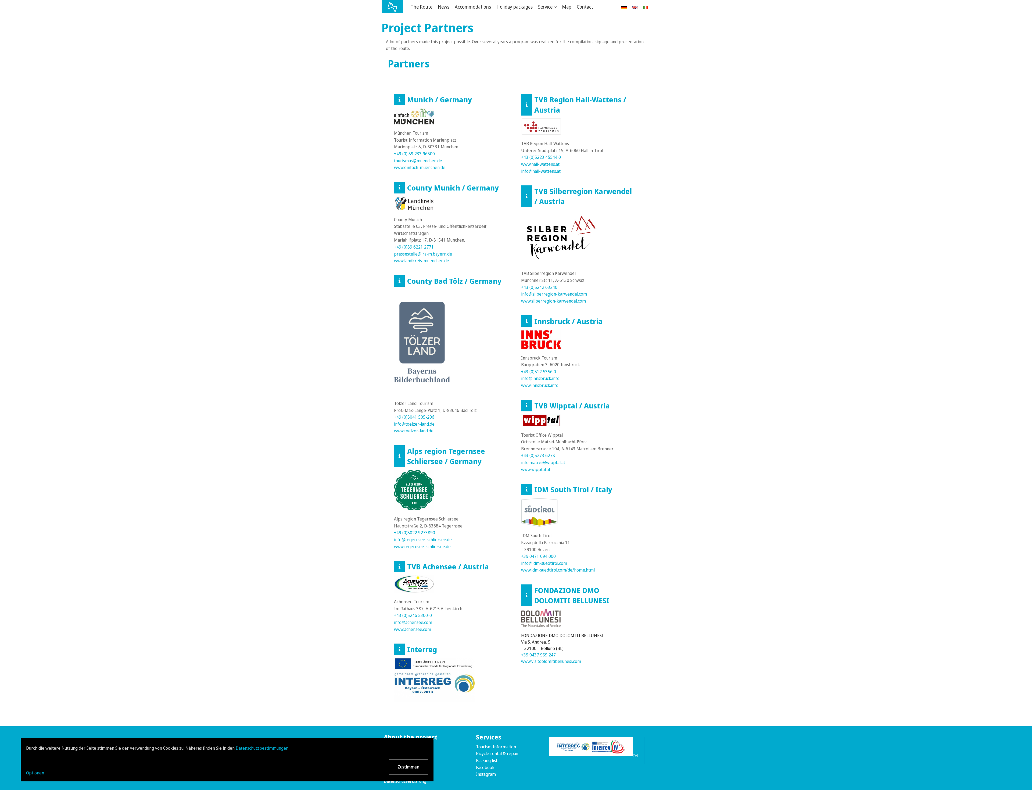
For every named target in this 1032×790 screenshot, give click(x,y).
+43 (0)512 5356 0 (538, 372)
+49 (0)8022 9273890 (414, 533)
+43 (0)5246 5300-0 (413, 615)
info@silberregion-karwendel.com (554, 294)
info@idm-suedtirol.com (544, 563)
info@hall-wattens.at (541, 171)
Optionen (35, 773)
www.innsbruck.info (539, 385)
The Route (421, 6)
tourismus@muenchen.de (418, 161)
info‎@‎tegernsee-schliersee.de (423, 540)
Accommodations (473, 6)
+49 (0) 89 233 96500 (414, 154)
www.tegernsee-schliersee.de (422, 547)
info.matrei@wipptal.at (543, 462)
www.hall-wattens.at (540, 164)
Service (545, 6)
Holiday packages (514, 6)
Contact (585, 6)
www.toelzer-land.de (413, 431)
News (443, 6)
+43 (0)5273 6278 (538, 455)
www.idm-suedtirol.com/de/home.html (558, 570)
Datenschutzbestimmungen (262, 748)
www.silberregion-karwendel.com (553, 301)
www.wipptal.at (535, 469)
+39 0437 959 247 (538, 655)
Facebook (485, 767)
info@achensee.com (413, 622)
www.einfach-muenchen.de (419, 167)
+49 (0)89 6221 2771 (414, 247)
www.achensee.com (412, 629)
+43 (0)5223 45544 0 (541, 157)
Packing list (486, 760)
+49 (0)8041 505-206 (414, 417)
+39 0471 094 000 (538, 556)
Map (566, 6)
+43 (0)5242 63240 (539, 287)
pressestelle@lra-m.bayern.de (423, 254)
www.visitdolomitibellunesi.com (551, 661)
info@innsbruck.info (540, 378)
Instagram (486, 774)
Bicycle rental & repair (497, 753)
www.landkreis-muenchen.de (421, 261)
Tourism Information (496, 747)
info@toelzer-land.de (414, 424)
